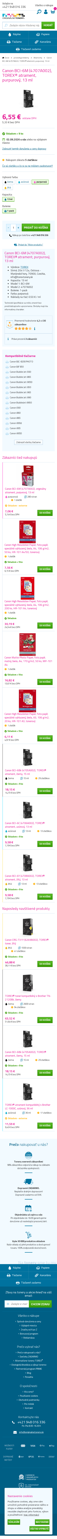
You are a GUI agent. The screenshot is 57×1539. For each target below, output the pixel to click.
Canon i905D (16, 433)
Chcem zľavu (40, 1304)
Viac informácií (31, 1514)
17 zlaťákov (46, 1112)
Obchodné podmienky (29, 1400)
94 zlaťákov (19, 1007)
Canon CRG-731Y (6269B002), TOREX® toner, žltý (27, 941)
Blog (29, 1373)
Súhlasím (13, 1522)
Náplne (16, 34)
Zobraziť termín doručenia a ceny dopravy (24, 149)
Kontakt (29, 1408)
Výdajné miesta (29, 1325)
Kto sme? (29, 1391)
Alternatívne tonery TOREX (29, 1360)
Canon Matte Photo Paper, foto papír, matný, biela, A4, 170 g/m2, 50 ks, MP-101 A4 (28, 661)
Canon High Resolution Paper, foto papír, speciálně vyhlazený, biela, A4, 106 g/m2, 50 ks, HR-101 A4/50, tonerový (27, 548)
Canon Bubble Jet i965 (20, 392)
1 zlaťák (18, 500)
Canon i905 (15, 428)
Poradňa (29, 1377)
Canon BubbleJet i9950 (21, 402)
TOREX (24, 267)
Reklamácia (29, 1337)
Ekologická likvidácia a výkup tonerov (29, 1364)
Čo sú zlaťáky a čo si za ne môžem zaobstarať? (27, 166)
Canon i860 (15, 413)
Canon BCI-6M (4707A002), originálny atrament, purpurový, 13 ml (25, 490)
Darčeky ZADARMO (29, 1356)
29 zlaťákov (44, 778)
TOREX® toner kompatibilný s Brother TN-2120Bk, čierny (28, 998)
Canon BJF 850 (17, 366)
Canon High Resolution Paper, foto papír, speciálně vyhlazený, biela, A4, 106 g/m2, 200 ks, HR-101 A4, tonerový (27, 604)
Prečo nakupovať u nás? (29, 1352)
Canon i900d (16, 423)
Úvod (7, 57)
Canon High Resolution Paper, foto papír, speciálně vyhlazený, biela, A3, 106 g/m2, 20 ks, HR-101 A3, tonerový (27, 717)
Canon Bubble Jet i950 (20, 387)
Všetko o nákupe (44, 5)
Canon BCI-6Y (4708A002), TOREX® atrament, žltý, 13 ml (25, 877)
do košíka (45, 513)
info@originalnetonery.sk (31, 1432)
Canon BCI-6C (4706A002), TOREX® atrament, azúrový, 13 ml (25, 825)
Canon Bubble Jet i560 (20, 372)
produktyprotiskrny (21, 57)
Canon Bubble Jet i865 (20, 377)
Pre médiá (29, 1404)
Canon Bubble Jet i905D (21, 382)
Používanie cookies (29, 1396)
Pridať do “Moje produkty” (30, 244)
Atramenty (38, 57)
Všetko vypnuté (39, 1529)
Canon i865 (15, 418)
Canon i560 (15, 407)
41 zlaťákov (19, 951)
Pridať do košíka (36, 227)
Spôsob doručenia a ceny (29, 1321)
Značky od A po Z (29, 1329)
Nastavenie (42, 1522)
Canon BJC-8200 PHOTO (21, 361)
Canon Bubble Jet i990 (20, 397)
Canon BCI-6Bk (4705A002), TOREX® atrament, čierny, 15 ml (25, 772)
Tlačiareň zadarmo (30, 49)
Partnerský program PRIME (29, 1369)
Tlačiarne (16, 42)
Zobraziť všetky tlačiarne (28, 442)
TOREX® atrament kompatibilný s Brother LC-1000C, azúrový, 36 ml (27, 1106)
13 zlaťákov (46, 831)
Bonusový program (29, 1333)
